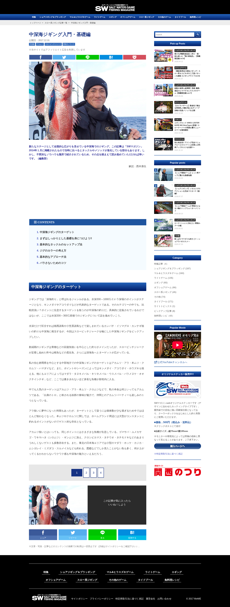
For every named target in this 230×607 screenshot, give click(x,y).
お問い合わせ (164, 598)
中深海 (32, 44)
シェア (40, 57)
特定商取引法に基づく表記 (129, 598)
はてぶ (111, 57)
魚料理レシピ (195, 17)
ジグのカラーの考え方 (53, 250)
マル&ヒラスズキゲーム (120, 572)
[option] (177, 418)
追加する (132, 538)
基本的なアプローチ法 (53, 256)
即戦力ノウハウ (68, 44)
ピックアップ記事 (164, 311)
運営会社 (150, 598)
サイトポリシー (79, 598)
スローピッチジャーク (53, 44)
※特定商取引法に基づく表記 (168, 454)
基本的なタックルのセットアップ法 (61, 244)
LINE (87, 57)
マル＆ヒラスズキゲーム (80, 17)
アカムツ (40, 44)
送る (102, 538)
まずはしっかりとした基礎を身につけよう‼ (66, 238)
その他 (159, 297)
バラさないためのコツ (53, 262)
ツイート (64, 57)
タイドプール (180, 17)
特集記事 (161, 264)
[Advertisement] (87, 194)
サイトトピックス (164, 306)
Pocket (134, 57)
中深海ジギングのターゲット (57, 232)
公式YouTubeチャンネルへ (172, 362)
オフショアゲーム (127, 17)
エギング (113, 17)
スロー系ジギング (146, 17)
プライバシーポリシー (101, 598)
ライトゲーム (99, 17)
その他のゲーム (164, 17)
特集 (34, 17)
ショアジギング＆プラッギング (53, 17)
